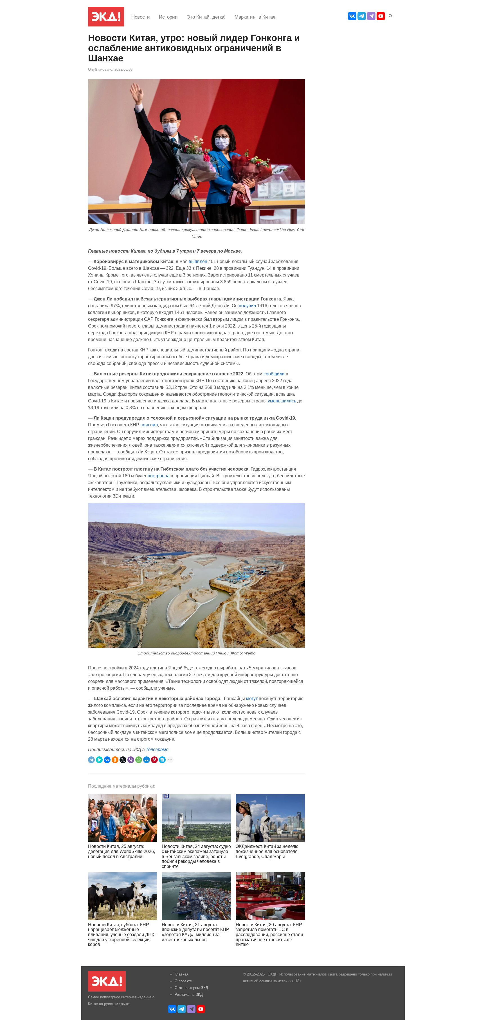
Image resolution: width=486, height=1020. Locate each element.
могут (252, 698)
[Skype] (162, 759)
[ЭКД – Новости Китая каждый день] (106, 16)
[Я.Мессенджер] (99, 759)
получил (247, 305)
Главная (181, 974)
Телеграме (157, 749)
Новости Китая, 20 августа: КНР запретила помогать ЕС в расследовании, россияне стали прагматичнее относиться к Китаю (269, 934)
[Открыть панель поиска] (389, 15)
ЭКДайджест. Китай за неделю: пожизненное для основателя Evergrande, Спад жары (268, 851)
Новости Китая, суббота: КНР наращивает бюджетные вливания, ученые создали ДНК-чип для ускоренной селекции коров (122, 934)
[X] (123, 759)
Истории (168, 17)
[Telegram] (91, 759)
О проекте (183, 981)
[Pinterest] (154, 759)
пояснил (149, 424)
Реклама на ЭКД (189, 994)
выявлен (198, 261)
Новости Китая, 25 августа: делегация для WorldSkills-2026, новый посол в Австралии (121, 851)
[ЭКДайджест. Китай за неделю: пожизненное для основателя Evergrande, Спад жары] (270, 818)
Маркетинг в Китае (255, 17)
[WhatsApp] (138, 759)
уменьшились (282, 400)
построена (159, 475)
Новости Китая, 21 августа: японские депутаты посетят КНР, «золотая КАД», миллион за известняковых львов (196, 932)
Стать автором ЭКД (191, 988)
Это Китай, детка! (206, 17)
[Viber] (130, 759)
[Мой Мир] (146, 759)
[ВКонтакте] (107, 759)
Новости (140, 17)
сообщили (274, 373)
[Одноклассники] (115, 759)
